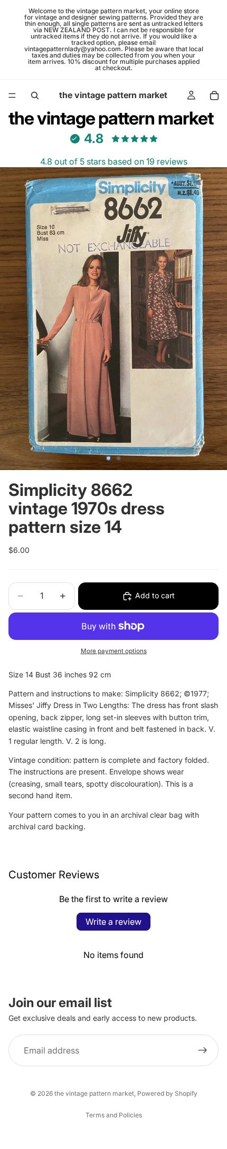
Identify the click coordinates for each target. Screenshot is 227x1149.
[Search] (34, 95)
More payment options (114, 651)
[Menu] (12, 95)
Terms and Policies (114, 1115)
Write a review (113, 921)
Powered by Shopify (167, 1093)
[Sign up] (203, 1051)
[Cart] (214, 95)
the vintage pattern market (94, 1093)
